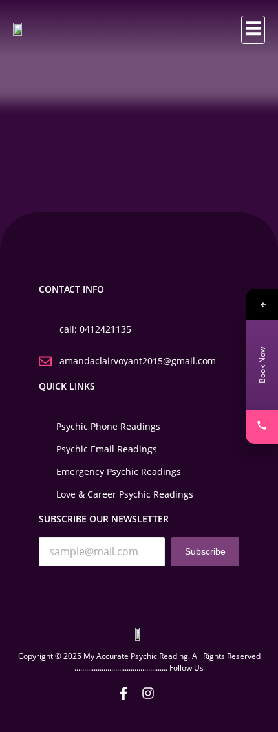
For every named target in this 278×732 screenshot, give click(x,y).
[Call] (262, 427)
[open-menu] (253, 30)
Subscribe (205, 551)
